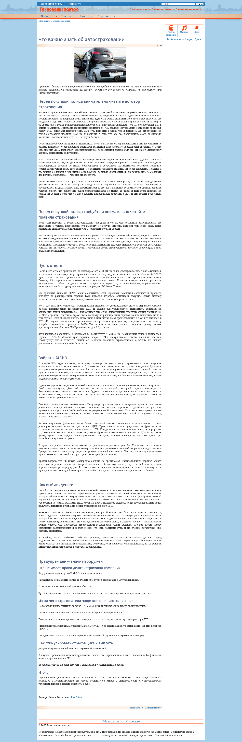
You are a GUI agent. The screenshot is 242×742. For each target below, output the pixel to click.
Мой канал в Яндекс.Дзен (184, 39)
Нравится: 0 (136, 707)
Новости (47, 16)
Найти (199, 4)
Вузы (197, 32)
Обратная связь (51, 4)
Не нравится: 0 (153, 707)
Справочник (106, 16)
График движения (171, 33)
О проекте (74, 4)
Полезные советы (60, 20)
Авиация (85, 16)
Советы (66, 16)
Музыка (184, 32)
